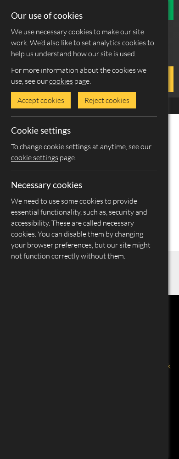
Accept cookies (40, 100)
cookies (61, 81)
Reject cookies (106, 100)
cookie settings (34, 157)
